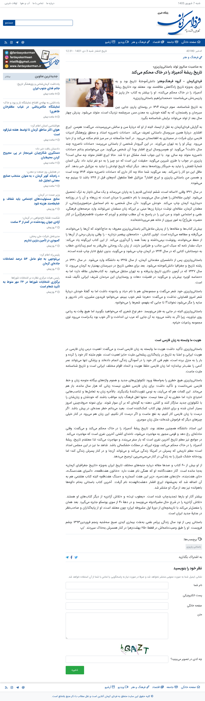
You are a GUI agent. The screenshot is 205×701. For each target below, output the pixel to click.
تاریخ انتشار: (100, 51)
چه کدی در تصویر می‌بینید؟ (186, 659)
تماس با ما (38, 3)
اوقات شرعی (11, 3)
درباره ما (50, 3)
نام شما (198, 585)
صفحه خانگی (194, 606)
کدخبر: (198, 51)
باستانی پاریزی (194, 547)
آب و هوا (25, 3)
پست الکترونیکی (192, 596)
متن (199, 615)
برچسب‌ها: (190, 539)
